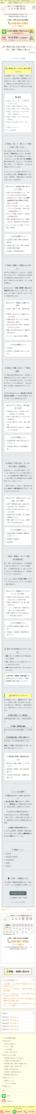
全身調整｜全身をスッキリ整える (14, 1058)
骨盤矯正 (10, 351)
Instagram (9, 1101)
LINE (8, 1096)
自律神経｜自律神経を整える (12, 1072)
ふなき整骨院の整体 (9, 1038)
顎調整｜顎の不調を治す (11, 1069)
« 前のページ (5, 909)
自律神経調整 (11, 440)
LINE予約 (19, 1111)
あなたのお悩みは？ (10, 1044)
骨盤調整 (16, 351)
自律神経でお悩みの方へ (11, 1074)
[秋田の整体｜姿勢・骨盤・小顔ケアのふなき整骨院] (13, 11)
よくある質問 (11, 130)
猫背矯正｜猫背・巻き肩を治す (13, 1066)
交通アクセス (7, 1086)
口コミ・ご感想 (8, 1046)
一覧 (32, 980)
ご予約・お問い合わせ (10, 1052)
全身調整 (10, 239)
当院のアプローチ (12, 127)
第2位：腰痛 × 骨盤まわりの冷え (17, 106)
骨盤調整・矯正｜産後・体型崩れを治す (15, 1063)
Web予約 (7, 1111)
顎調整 (9, 245)
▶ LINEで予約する (18, 893)
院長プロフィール (8, 1077)
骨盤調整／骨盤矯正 (12, 856)
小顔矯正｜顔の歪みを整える (12, 1060)
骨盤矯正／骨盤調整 (13, 632)
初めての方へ (7, 1041)
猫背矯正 (10, 251)
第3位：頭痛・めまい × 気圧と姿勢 (18, 109)
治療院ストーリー (9, 1080)
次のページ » (31, 909)
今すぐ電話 (31, 1111)
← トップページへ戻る (18, 58)
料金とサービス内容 (9, 1055)
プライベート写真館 (10, 1083)
